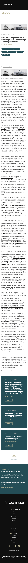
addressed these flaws (16, 169)
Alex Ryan (10, 420)
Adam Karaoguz (12, 441)
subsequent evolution (7, 178)
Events (14, 525)
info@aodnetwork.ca (7, 487)
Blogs (14, 539)
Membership (14, 528)
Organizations (14, 516)
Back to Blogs (6, 20)
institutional (4, 321)
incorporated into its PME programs (11, 240)
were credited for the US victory (14, 179)
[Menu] (25, 4)
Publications (14, 540)
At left (13, 103)
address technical (15, 320)
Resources (14, 537)
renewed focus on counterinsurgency (12, 241)
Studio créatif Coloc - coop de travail (17, 557)
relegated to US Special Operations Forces (12, 210)
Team (14, 513)
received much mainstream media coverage (11, 108)
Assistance (14, 518)
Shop (14, 530)
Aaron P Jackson (8, 44)
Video (14, 542)
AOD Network (11, 396)
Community (14, 515)
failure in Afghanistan (19, 258)
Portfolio (14, 520)
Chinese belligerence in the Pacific (12, 263)
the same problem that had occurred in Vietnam (11, 232)
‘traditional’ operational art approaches (12, 307)
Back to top (14, 460)
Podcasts (14, 535)
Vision (14, 511)
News (14, 527)
